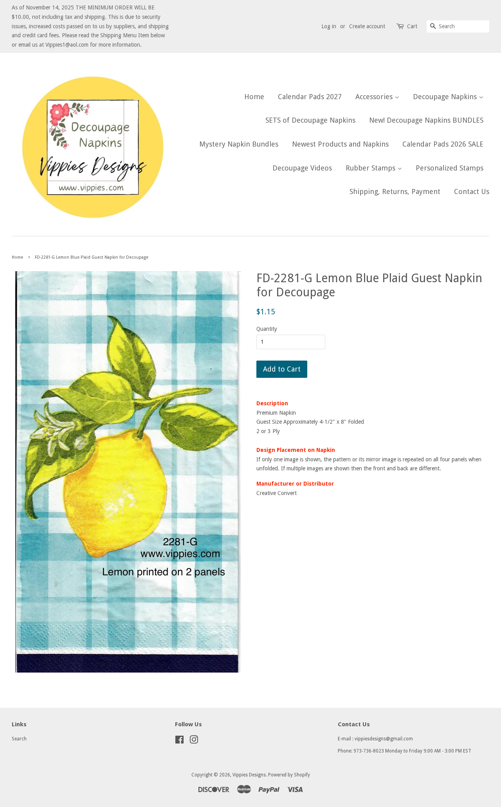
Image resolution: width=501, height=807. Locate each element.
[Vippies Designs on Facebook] (179, 741)
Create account (367, 26)
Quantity (266, 329)
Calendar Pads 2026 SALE (442, 144)
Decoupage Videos (302, 168)
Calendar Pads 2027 (310, 96)
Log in (328, 26)
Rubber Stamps (371, 168)
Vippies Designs (249, 775)
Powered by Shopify (289, 775)
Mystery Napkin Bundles (238, 144)
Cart (412, 26)
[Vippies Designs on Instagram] (193, 741)
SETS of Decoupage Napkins (310, 120)
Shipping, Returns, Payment (395, 191)
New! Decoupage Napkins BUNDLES (426, 120)
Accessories (375, 96)
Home (254, 96)
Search (19, 739)
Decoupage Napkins (446, 96)
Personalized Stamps (449, 168)
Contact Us (471, 191)
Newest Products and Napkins (340, 144)
